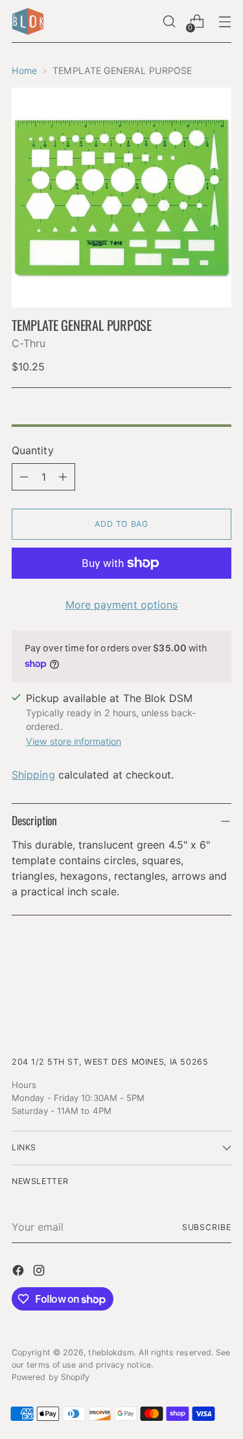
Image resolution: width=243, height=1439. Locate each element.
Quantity (33, 450)
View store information (73, 741)
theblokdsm (111, 1352)
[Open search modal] (169, 21)
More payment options (121, 604)
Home (24, 70)
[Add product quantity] (63, 477)
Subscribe (206, 1227)
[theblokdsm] (28, 21)
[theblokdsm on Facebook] (19, 1272)
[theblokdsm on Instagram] (40, 1272)
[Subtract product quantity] (24, 477)
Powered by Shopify (50, 1377)
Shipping (33, 774)
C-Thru (28, 343)
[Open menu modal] (224, 21)
